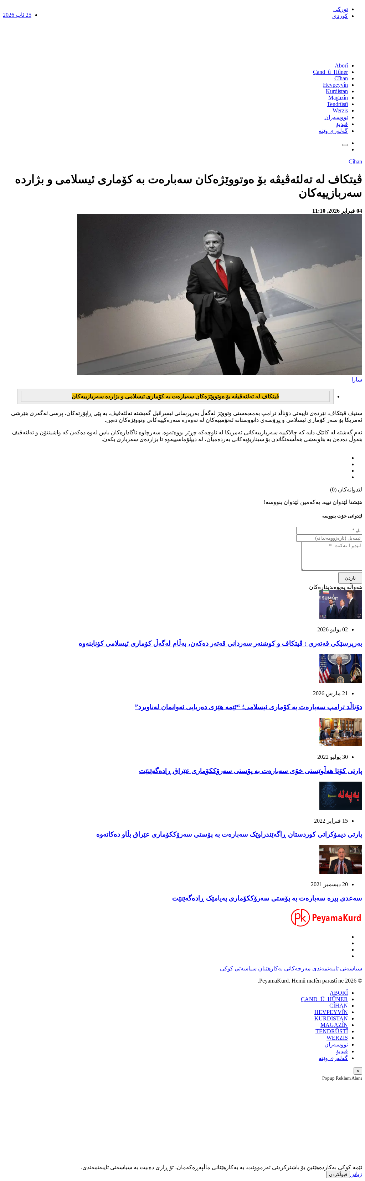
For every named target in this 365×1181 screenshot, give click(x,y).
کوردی (340, 16)
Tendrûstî (337, 104)
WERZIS (337, 1038)
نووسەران (336, 117)
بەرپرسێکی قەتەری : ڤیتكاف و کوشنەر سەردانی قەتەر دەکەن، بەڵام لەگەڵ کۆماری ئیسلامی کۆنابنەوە (220, 643)
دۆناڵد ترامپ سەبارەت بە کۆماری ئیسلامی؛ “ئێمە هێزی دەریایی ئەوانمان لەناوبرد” (248, 707)
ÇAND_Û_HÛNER (324, 999)
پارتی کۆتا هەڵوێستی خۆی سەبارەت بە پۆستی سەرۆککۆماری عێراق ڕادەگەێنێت (250, 770)
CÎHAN (338, 1006)
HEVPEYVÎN (331, 1012)
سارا (356, 380)
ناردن (350, 578)
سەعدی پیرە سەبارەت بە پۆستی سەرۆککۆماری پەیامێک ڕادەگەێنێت (267, 898)
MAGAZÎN (334, 1025)
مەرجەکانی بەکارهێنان (284, 968)
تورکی (340, 9)
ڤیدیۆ (342, 124)
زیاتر (356, 1174)
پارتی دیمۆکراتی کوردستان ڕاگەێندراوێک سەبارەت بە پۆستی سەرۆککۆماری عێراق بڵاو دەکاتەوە (229, 834)
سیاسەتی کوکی (238, 968)
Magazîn (338, 98)
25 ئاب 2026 (17, 15)
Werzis (340, 110)
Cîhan (341, 78)
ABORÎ (339, 993)
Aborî (341, 65)
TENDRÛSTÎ (331, 1031)
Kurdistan (337, 91)
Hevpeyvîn (335, 85)
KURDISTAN (331, 1018)
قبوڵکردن (338, 1174)
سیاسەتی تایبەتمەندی (337, 968)
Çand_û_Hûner (330, 72)
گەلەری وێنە (333, 131)
